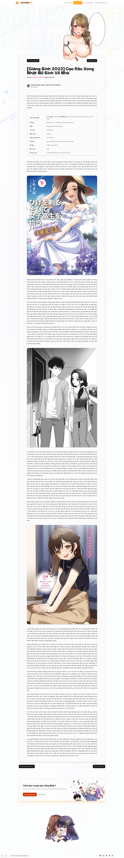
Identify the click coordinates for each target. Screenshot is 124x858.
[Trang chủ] (24, 3)
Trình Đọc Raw (30, 794)
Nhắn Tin (43, 794)
